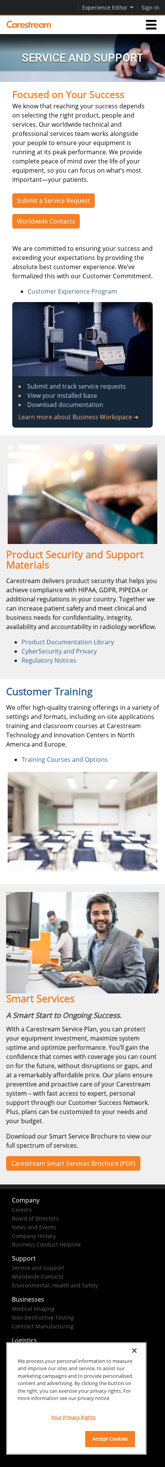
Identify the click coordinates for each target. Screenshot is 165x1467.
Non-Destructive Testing (43, 1317)
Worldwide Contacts (46, 221)
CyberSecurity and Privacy (59, 651)
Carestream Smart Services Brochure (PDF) (73, 1163)
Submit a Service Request (53, 200)
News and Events (34, 1227)
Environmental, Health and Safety (55, 1285)
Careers (22, 1209)
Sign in (150, 7)
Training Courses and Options (64, 759)
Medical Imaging (33, 1308)
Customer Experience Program (72, 291)
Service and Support (38, 1267)
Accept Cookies (110, 1438)
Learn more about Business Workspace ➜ (78, 417)
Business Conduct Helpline (46, 1244)
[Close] (134, 1350)
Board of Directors (35, 1218)
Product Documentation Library (67, 642)
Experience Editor (104, 7)
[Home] (28, 24)
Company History (34, 1236)
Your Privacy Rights (73, 1417)
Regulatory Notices (48, 660)
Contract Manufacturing (43, 1326)
